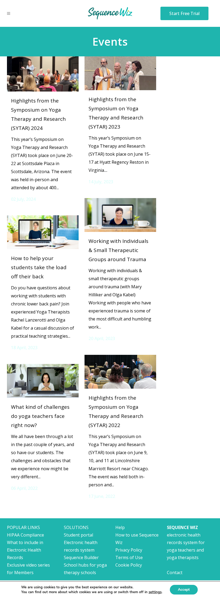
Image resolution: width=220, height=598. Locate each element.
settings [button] (155, 592)
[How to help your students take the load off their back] (43, 232)
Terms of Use (129, 557)
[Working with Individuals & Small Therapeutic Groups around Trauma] (120, 215)
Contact (174, 572)
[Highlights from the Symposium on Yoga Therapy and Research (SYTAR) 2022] (120, 372)
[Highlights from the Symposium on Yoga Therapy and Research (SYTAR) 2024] (43, 74)
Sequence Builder (81, 557)
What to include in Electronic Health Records (25, 549)
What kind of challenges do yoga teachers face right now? (40, 416)
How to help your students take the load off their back (39, 267)
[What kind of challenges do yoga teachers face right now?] (43, 381)
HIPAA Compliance (25, 535)
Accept (184, 589)
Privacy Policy (128, 550)
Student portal (78, 535)
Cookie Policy (128, 565)
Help (120, 527)
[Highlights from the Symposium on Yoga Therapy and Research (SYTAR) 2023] (120, 73)
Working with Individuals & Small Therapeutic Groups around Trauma (118, 250)
